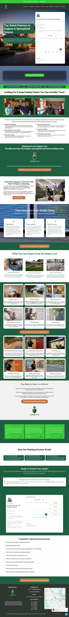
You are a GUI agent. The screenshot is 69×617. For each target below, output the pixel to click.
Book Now (25, 6)
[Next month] (56, 35)
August (48, 35)
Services (43, 6)
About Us (57, 6)
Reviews (38, 6)
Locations (63, 6)
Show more (40, 31)
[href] (54, 598)
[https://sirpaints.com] (6, 6)
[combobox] (46, 60)
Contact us (51, 6)
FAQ (47, 6)
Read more (7, 433)
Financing (31, 6)
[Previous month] (44, 35)
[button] (50, 27)
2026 (52, 35)
